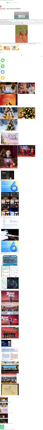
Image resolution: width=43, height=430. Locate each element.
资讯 (1, 0)
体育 (3, 0)
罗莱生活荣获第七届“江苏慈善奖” (4, 338)
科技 (11, 0)
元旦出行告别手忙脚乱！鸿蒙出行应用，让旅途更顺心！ (5, 253)
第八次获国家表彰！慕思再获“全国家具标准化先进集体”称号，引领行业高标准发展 (7, 361)
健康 (8, 0)
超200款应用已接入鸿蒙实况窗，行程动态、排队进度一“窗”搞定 (6, 180)
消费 (9, 0)
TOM (0, 132)
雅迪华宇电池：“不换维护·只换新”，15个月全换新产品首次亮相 (6, 290)
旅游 (4, 0)
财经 (7, 0)
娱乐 (2, 0)
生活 (15, 2)
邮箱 (12, 0)
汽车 (10, 0)
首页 (0, 0)
